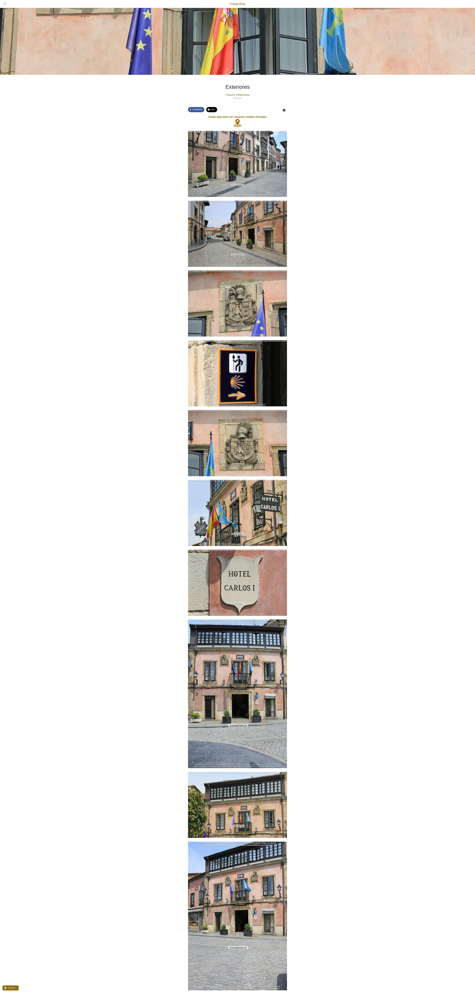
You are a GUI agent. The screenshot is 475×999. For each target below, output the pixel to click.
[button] (10, 987)
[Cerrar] (4, 3)
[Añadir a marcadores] (284, 110)
